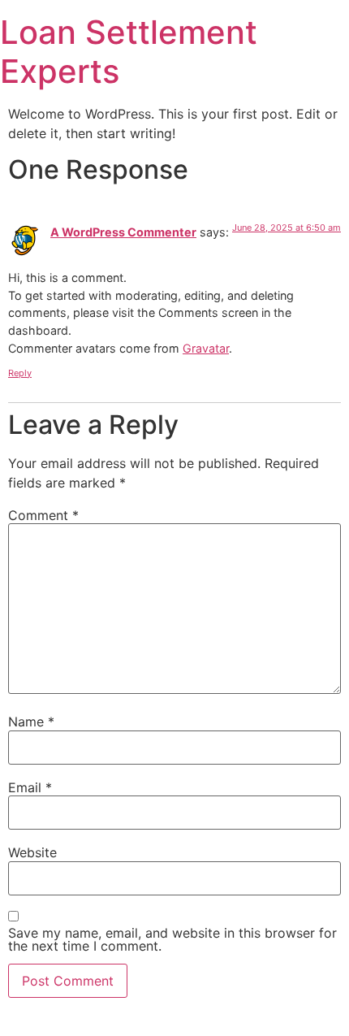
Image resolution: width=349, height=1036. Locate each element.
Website (32, 852)
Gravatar (206, 348)
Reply (20, 373)
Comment (43, 515)
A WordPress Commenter (123, 232)
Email (30, 787)
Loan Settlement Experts (128, 51)
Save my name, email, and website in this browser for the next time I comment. (172, 939)
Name (31, 721)
